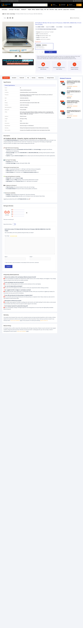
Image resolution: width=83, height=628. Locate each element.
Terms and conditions (15, 320)
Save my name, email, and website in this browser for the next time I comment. (22, 262)
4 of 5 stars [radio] (15, 236)
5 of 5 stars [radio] (16, 236)
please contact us (44, 320)
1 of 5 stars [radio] (11, 236)
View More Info (38, 41)
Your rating (7, 235)
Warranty (33, 77)
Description (14, 77)
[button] (79, 5)
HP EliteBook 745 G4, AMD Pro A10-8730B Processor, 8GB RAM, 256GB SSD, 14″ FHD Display (73, 82)
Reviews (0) (22, 77)
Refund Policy (41, 77)
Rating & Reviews (50, 77)
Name (6, 256)
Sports (8, 13)
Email (31, 256)
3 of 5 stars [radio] (13, 236)
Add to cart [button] (69, 107)
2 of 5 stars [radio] (12, 236)
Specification (6, 77)
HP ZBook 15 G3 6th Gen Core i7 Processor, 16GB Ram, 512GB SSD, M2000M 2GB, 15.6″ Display (73, 101)
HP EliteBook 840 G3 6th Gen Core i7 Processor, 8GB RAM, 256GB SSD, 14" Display (74, 111)
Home (5, 13)
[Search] (46, 5)
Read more (69, 97)
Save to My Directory (75, 17)
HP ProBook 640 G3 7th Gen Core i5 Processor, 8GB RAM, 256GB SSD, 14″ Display (74, 91)
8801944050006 (78, 0)
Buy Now (50, 51)
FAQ (28, 77)
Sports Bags (12, 13)
